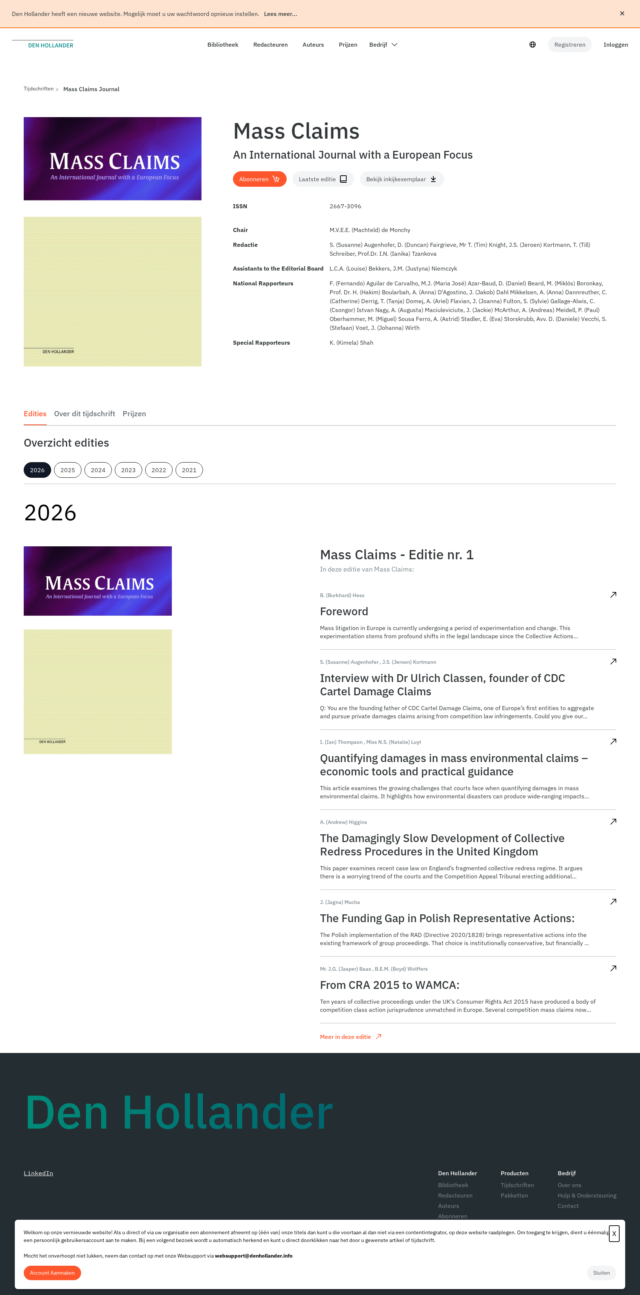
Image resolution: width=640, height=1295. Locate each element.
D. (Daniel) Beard (521, 283)
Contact (568, 1205)
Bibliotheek (453, 1185)
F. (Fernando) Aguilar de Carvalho (374, 283)
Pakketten (514, 1195)
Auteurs (448, 1205)
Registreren (570, 44)
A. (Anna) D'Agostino (439, 292)
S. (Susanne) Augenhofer (362, 244)
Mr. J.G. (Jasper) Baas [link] (345, 969)
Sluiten (601, 1272)
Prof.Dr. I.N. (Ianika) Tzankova (397, 253)
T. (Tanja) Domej (401, 301)
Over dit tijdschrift (84, 413)
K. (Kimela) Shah (351, 342)
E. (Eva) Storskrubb (508, 318)
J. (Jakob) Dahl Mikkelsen (503, 292)
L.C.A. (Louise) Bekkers (360, 268)
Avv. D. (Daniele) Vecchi (567, 318)
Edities (35, 413)
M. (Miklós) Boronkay (574, 283)
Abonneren (452, 1216)
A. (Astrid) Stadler (456, 318)
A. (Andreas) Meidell (548, 310)
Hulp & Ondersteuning (587, 1195)
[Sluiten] (622, 13)
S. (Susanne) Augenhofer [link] (349, 662)
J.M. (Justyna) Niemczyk (425, 268)
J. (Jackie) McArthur (492, 310)
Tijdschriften (39, 88)
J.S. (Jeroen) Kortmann (539, 244)
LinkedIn (38, 1173)
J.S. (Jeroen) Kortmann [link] (409, 662)
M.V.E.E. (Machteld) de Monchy (370, 230)
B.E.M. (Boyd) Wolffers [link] (401, 969)
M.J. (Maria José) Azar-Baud (458, 283)
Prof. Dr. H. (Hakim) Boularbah (369, 292)
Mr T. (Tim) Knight (482, 244)
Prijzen (134, 413)
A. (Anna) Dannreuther (569, 292)
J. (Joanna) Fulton (496, 301)
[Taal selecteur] (532, 44)
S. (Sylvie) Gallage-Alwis (555, 301)
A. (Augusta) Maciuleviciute (427, 310)
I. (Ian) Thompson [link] (341, 742)
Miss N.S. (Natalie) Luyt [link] (393, 742)
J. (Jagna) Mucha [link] (340, 902)
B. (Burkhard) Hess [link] (342, 595)
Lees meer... (280, 13)
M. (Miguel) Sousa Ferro (399, 318)
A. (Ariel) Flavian (448, 301)
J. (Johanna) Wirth (395, 327)
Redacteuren (455, 1195)
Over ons (569, 1185)
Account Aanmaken (52, 1272)
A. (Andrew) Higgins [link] (343, 822)
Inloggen (616, 44)
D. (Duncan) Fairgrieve (426, 244)
